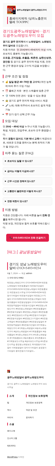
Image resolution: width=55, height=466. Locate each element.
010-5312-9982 (17, 277)
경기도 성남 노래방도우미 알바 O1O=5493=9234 (28, 266)
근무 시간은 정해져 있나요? (21, 181)
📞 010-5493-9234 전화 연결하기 (28, 237)
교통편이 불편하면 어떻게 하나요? (24, 191)
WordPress (12, 457)
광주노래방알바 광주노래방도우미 (32, 10)
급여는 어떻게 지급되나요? (20, 171)
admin (29, 273)
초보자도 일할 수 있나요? (20, 160)
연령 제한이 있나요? (17, 201)
